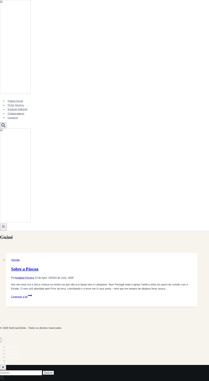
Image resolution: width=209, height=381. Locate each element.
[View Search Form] (3, 125)
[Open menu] (3, 227)
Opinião (15, 260)
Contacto (13, 117)
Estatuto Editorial (17, 109)
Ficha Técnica (16, 105)
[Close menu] (1, 340)
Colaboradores (16, 113)
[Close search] (3, 367)
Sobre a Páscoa (24, 269)
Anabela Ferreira (24, 277)
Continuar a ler (21, 296)
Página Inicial (15, 101)
